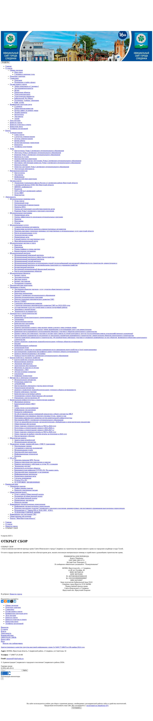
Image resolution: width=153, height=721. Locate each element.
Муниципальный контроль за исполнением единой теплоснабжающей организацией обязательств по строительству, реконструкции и (65, 263)
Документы (18, 116)
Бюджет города (20, 275)
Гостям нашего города (18, 84)
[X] (11, 601)
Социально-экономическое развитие (28, 303)
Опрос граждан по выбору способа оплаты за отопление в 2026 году (40, 434)
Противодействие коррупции (25, 159)
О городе (8, 68)
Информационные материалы (25, 474)
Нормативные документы (24, 500)
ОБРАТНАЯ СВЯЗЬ (8, 637)
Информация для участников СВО (23, 514)
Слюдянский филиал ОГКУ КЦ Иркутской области (34, 185)
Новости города (16, 122)
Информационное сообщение (25, 345)
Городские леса (20, 315)
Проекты (17, 219)
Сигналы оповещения (22, 478)
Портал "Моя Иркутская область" (23, 518)
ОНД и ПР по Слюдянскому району (28, 191)
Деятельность (10, 197)
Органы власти (16, 181)
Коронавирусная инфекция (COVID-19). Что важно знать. (36, 470)
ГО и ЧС (13, 458)
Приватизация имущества (24, 388)
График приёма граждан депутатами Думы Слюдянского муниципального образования (47, 161)
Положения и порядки (22, 283)
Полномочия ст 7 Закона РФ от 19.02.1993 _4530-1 (33, 510)
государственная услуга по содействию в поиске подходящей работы (40, 307)
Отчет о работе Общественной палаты (29, 494)
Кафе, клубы (19, 102)
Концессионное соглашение (25, 251)
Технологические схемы (23, 235)
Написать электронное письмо (26, 490)
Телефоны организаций (19, 128)
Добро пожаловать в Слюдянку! (26, 86)
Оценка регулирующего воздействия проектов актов (34, 209)
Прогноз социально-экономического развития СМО (34, 299)
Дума (12, 149)
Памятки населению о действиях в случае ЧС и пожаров (36, 464)
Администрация (16, 133)
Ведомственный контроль (24, 267)
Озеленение (18, 374)
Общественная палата (18, 492)
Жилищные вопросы (22, 402)
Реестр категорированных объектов (28, 271)
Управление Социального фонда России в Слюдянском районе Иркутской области (46, 183)
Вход (3, 641)
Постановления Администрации (26, 205)
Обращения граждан (18, 486)
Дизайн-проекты (20, 112)
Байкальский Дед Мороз (23, 98)
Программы (18, 221)
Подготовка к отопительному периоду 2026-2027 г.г (34, 430)
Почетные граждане (17, 76)
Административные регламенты (26, 227)
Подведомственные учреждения (26, 143)
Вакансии (4, 627)
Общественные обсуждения (25, 424)
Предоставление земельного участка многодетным (33, 386)
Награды (17, 456)
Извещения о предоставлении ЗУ (27, 398)
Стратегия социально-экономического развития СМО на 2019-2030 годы (42, 305)
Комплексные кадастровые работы (27, 394)
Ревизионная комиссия (18, 171)
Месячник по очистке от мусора (26, 368)
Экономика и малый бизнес (25, 309)
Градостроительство (22, 325)
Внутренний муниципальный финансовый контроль (34, 269)
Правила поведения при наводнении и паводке (32, 462)
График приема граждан (23, 488)
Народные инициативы (23, 293)
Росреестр (18, 189)
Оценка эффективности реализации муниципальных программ (38, 217)
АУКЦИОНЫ (19, 384)
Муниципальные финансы (20, 273)
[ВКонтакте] (2, 601)
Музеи (16, 90)
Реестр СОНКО (20, 301)
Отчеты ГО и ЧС (20, 480)
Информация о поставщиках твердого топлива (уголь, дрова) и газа (40, 416)
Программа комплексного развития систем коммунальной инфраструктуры (43, 418)
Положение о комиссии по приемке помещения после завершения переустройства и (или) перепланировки (55, 350)
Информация (19, 177)
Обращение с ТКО (21, 370)
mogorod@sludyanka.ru (15, 658)
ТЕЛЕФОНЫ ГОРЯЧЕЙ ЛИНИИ (27, 512)
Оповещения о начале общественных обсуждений (33, 396)
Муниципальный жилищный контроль (29, 259)
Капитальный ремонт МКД (24, 404)
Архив (16, 118)
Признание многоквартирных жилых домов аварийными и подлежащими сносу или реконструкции (53, 329)
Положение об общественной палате (28, 496)
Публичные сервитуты (23, 382)
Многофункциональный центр (26, 241)
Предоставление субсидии (24, 436)
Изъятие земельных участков (25, 392)
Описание (18, 80)
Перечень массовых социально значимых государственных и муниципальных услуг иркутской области (54, 231)
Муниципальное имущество (25, 380)
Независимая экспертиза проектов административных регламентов (40, 229)
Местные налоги (20, 279)
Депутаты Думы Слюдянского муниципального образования (37, 153)
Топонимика (19, 319)
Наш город (18, 72)
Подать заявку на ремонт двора (26, 110)
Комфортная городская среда (21, 104)
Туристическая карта (22, 94)
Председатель (19, 173)
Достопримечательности (23, 88)
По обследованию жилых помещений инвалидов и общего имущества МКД (43, 414)
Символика (14, 78)
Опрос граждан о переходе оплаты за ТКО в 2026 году (35, 432)
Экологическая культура (23, 321)
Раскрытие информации (23, 412)
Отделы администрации (23, 139)
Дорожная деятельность (23, 364)
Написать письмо (21, 165)
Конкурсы (18, 245)
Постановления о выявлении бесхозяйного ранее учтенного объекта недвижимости (46, 352)
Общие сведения (16, 70)
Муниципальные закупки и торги (23, 243)
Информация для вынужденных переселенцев (27, 504)
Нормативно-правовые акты (25, 476)
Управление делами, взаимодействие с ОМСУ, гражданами (32, 444)
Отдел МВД (18, 193)
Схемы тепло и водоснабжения (26, 408)
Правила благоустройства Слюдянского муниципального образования (41, 356)
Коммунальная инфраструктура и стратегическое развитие (32, 400)
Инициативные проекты (23, 362)
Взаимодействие (11, 484)
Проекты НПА (20, 207)
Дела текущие (15, 120)
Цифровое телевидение (23, 376)
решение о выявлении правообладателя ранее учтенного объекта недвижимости (45, 390)
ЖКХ (16, 406)
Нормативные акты (21, 215)
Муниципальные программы (21, 213)
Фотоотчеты (19, 114)
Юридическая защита (18, 438)
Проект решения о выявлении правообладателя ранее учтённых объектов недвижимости (48, 341)
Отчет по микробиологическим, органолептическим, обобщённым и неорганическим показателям (52, 422)
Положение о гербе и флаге (24, 82)
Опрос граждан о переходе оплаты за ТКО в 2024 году (35, 426)
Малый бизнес (19, 291)
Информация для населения (25, 410)
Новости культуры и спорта (20, 124)
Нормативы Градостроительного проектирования (33, 317)
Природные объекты (22, 92)
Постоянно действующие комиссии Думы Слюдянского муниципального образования (47, 163)
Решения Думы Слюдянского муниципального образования (37, 155)
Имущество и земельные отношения (24, 378)
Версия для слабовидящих (13, 643)
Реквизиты (18, 145)
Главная (8, 66)
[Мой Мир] (8, 601)
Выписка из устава (21, 157)
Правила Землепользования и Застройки (29, 354)
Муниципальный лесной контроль (27, 261)
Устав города (19, 201)
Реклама (17, 343)
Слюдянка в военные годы (24, 74)
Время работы (19, 141)
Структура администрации (24, 137)
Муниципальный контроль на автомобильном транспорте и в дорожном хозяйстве (46, 265)
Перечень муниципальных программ (28, 297)
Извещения (18, 247)
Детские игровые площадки (25, 372)
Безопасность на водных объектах (27, 468)
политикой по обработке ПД (97, 705)
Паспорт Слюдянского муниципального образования (34, 295)
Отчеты (17, 223)
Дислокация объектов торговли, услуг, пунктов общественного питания (42, 289)
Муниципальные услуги (19, 225)
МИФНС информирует (23, 187)
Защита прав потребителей (24, 440)
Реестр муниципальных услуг (25, 233)
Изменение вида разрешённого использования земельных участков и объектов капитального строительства (55, 331)
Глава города (19, 135)
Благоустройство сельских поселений (28, 360)
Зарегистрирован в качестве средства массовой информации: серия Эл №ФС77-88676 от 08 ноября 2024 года (43, 647)
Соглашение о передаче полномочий (28, 448)
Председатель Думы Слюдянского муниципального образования (39, 151)
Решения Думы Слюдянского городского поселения (34, 211)
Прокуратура (19, 195)
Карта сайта (5, 639)
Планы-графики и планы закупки (27, 249)
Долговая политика (21, 277)
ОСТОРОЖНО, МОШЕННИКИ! (27, 482)
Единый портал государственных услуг (29, 239)
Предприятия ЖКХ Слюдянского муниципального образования (38, 420)
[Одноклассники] (5, 601)
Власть (8, 130)
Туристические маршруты (24, 96)
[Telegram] (14, 601)
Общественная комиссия (23, 108)
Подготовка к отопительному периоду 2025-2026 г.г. (34, 428)
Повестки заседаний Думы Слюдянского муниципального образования (41, 167)
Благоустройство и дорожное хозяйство (25, 358)
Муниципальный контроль (20, 253)
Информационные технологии (26, 454)
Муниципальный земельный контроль (29, 255)
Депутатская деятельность (24, 169)
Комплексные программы (24, 323)
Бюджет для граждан (22, 281)
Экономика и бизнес (18, 287)
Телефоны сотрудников (23, 147)
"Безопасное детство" (22, 466)
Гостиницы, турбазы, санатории (26, 100)
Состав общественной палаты (25, 498)
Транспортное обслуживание (25, 366)
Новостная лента (16, 126)
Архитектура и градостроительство (23, 313)
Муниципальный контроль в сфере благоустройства (34, 257)
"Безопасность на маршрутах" (25, 311)
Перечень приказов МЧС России (26, 460)
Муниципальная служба (23, 450)
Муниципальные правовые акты (22, 199)
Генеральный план (21, 203)
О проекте (18, 106)
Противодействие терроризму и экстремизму (31, 472)
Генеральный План (21, 348)
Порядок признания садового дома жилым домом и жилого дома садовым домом (45, 327)
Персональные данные (23, 446)
